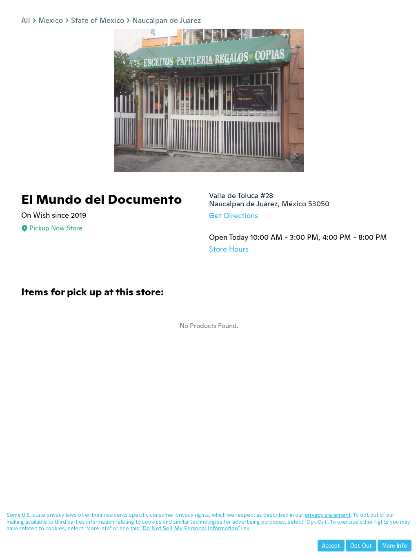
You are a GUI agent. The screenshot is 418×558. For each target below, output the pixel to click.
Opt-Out (361, 545)
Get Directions (233, 215)
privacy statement (328, 514)
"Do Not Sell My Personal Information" (190, 528)
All (25, 20)
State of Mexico (97, 20)
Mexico (50, 20)
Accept (331, 545)
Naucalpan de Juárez (166, 20)
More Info (394, 545)
